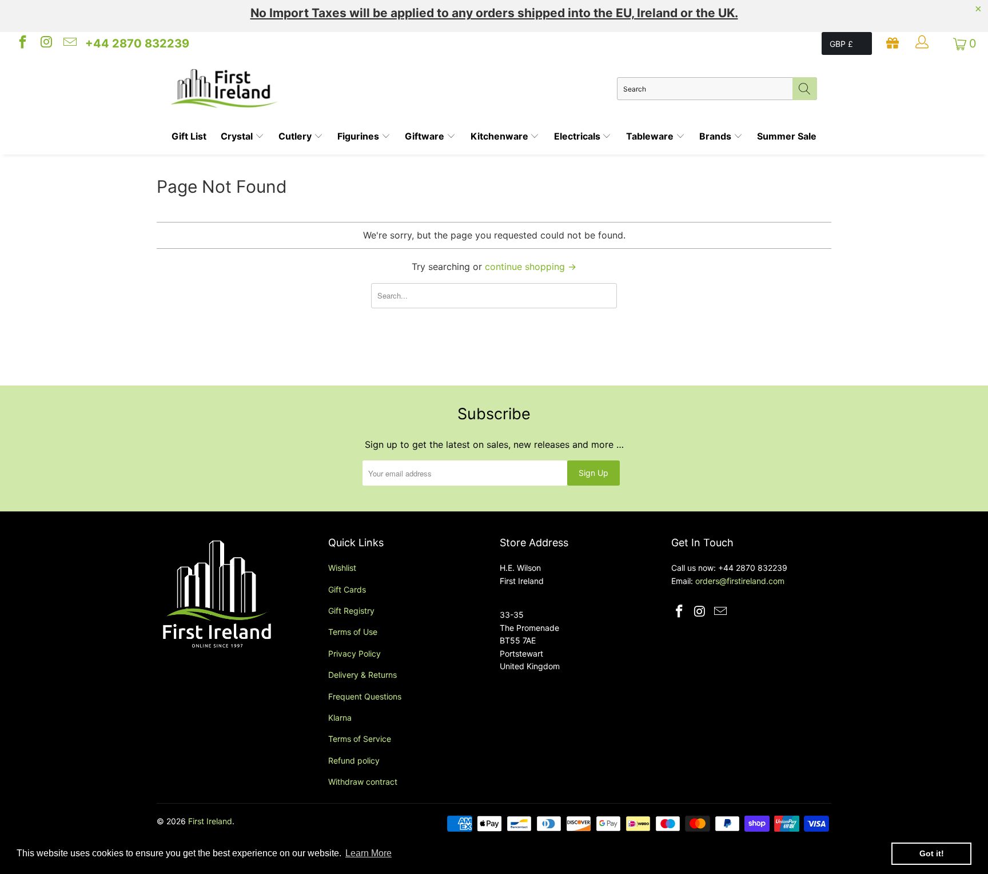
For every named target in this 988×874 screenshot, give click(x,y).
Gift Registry (351, 610)
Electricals (578, 136)
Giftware (426, 136)
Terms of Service (359, 739)
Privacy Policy (354, 653)
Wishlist (342, 568)
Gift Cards (347, 589)
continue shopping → (530, 266)
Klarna (340, 717)
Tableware (651, 136)
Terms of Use (352, 632)
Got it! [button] (931, 853)
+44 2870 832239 (137, 43)
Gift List (189, 136)
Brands (716, 136)
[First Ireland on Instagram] (45, 43)
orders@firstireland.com (739, 581)
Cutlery (296, 136)
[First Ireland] (394, 88)
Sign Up (593, 473)
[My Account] (923, 43)
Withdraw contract (362, 781)
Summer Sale (786, 136)
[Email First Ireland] (69, 43)
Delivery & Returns (362, 675)
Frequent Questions (364, 696)
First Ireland (210, 821)
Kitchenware (501, 136)
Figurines (359, 136)
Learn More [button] (368, 853)
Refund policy (354, 760)
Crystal (238, 136)
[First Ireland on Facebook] (21, 43)
